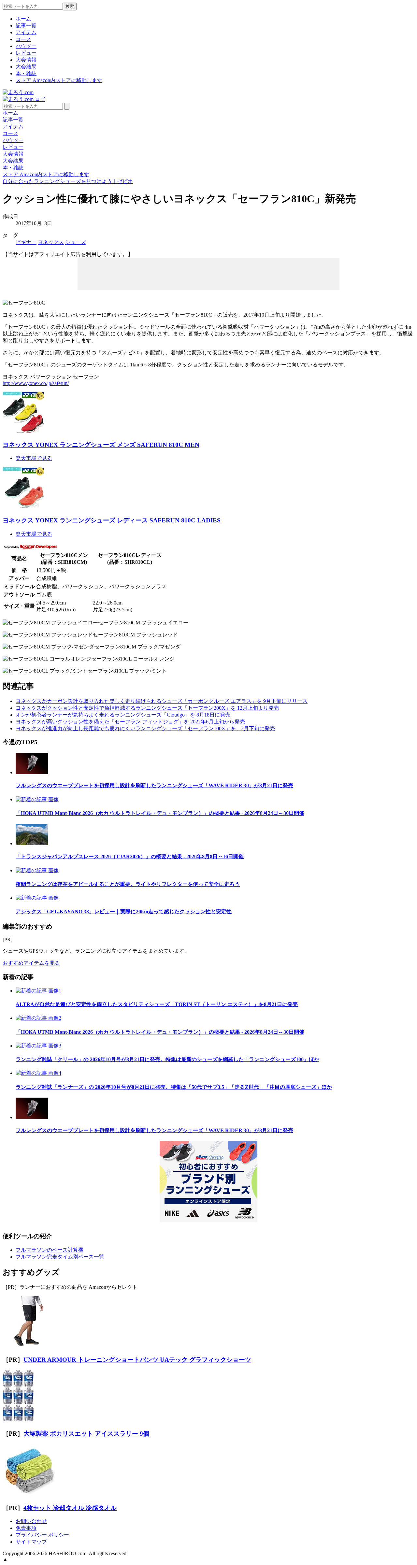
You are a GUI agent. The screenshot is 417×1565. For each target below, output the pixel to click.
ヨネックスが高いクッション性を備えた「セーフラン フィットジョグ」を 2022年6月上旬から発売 (130, 721)
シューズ (75, 242)
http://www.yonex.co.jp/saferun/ (36, 383)
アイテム (26, 32)
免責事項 (26, 1528)
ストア (59, 80)
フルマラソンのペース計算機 (49, 1250)
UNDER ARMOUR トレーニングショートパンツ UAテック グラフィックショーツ (137, 1359)
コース (23, 39)
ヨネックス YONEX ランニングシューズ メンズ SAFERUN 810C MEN (101, 444)
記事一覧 (26, 25)
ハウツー (26, 46)
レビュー (26, 53)
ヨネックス (51, 242)
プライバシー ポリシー (42, 1535)
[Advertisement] (208, 273)
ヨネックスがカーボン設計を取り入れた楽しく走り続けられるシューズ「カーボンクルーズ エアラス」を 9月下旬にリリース (162, 701)
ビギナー (26, 242)
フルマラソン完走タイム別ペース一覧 (60, 1256)
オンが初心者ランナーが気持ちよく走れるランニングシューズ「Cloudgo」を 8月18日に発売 (123, 715)
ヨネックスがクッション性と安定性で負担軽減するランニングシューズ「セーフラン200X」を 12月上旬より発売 (147, 708)
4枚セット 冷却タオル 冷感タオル (70, 1507)
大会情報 (26, 60)
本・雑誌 (26, 73)
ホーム (23, 18)
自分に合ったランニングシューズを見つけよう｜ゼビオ (68, 181)
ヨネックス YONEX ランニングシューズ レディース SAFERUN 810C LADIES (112, 520)
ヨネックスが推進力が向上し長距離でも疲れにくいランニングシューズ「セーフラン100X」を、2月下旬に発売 (145, 728)
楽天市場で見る (34, 458)
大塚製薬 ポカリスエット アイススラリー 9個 (86, 1433)
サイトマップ (31, 1541)
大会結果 (26, 66)
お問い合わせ (31, 1521)
